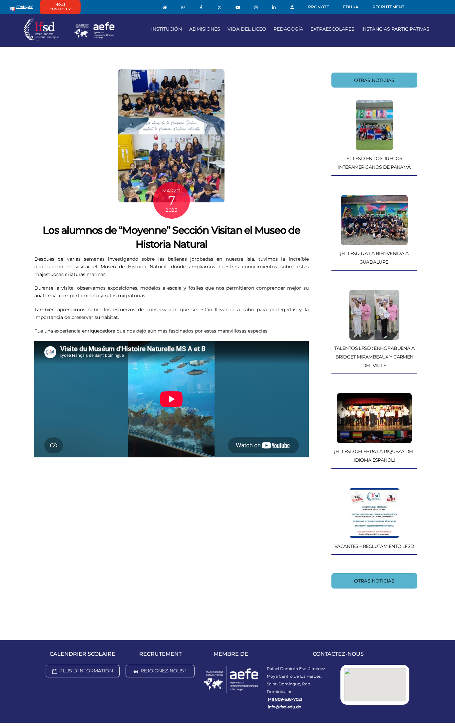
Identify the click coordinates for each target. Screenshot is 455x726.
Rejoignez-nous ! (164, 671)
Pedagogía (288, 29)
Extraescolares (332, 29)
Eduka (350, 6)
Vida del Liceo (247, 29)
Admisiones (204, 29)
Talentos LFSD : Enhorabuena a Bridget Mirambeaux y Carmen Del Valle (374, 356)
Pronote (318, 6)
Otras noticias (374, 80)
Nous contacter (60, 6)
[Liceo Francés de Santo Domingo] (69, 38)
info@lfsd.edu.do (284, 706)
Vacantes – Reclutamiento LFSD (374, 546)
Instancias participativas (395, 29)
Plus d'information (86, 671)
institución (166, 29)
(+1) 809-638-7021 (285, 699)
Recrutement (388, 6)
